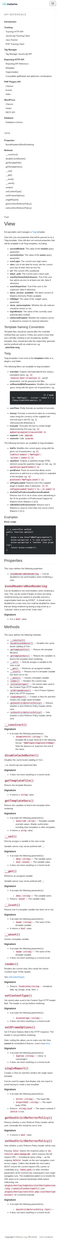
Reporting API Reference (17, 64)
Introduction (10, 22)
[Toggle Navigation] (53, 3)
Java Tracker (12, 40)
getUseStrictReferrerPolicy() (19, 204)
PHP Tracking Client (15, 44)
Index (8, 94)
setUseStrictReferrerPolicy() (19, 208)
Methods (8, 150)
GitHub (33, 1237)
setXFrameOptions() (15, 195)
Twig (34, 232)
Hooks (9, 108)
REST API (10, 112)
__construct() (12, 154)
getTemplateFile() (13, 163)
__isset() (10, 179)
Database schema (14, 122)
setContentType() (14, 191)
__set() (9, 171)
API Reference (15, 14)
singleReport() (12, 200)
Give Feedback (46, 1237)
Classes (9, 86)
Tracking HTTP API (14, 31)
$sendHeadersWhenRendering (20, 144)
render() (9, 187)
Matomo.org (21, 1237)
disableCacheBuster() (16, 158)
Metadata (10, 68)
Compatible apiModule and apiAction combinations (29, 76)
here (48, 1043)
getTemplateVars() (14, 167)
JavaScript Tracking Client (18, 36)
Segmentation (12, 72)
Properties (9, 140)
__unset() (10, 183)
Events (9, 90)
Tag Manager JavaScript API (19, 54)
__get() (9, 175)
